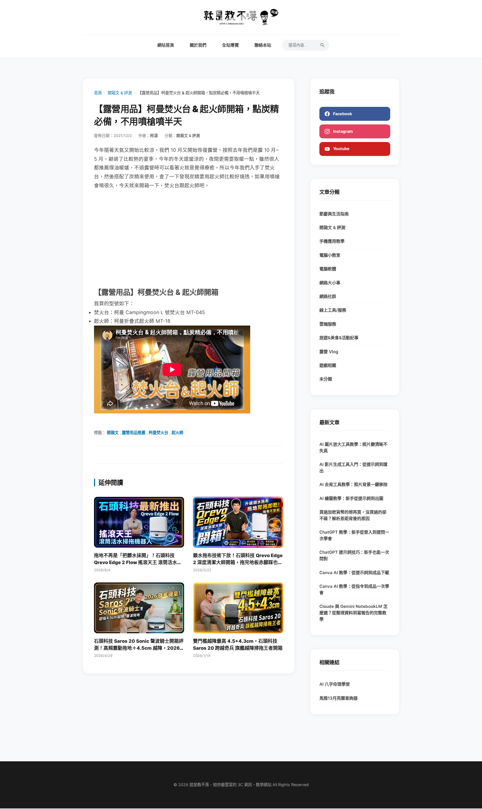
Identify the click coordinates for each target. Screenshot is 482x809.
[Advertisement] (188, 238)
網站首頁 (165, 45)
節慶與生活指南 (334, 213)
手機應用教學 (331, 241)
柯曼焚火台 (158, 432)
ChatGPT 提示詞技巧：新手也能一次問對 (354, 555)
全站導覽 (230, 45)
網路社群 (327, 296)
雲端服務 (327, 324)
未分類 (325, 379)
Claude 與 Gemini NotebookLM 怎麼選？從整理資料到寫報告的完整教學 (353, 613)
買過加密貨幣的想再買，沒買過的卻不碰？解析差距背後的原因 (352, 515)
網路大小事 (329, 282)
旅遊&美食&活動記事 (338, 337)
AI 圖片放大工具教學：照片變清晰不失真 (353, 447)
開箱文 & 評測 (120, 92)
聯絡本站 (262, 45)
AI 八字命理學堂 (334, 684)
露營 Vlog (328, 351)
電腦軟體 (327, 268)
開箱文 (113, 432)
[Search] (322, 45)
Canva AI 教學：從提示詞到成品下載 (354, 572)
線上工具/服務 (332, 310)
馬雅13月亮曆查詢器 (338, 698)
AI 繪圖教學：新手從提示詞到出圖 (351, 498)
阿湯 (154, 135)
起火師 (177, 432)
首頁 (98, 92)
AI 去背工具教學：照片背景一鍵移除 (353, 484)
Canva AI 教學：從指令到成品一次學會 (354, 589)
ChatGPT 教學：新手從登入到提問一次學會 (354, 535)
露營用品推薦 (133, 432)
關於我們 (198, 45)
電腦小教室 (329, 255)
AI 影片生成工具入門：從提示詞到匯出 (353, 467)
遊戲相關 (327, 365)
